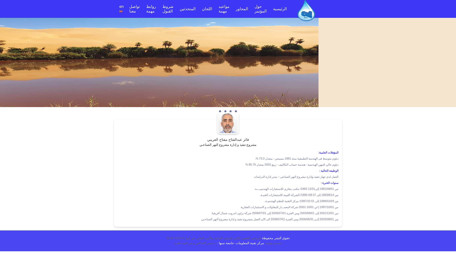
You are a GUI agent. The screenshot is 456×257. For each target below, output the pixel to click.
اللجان (207, 9)
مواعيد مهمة (224, 8)
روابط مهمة (151, 8)
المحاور (242, 9)
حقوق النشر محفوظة (275, 238)
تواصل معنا (134, 8)
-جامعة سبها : (226, 243)
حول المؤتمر (261, 8)
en (121, 6)
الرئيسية (279, 8)
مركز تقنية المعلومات (249, 243)
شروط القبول (167, 8)
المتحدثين (188, 9)
